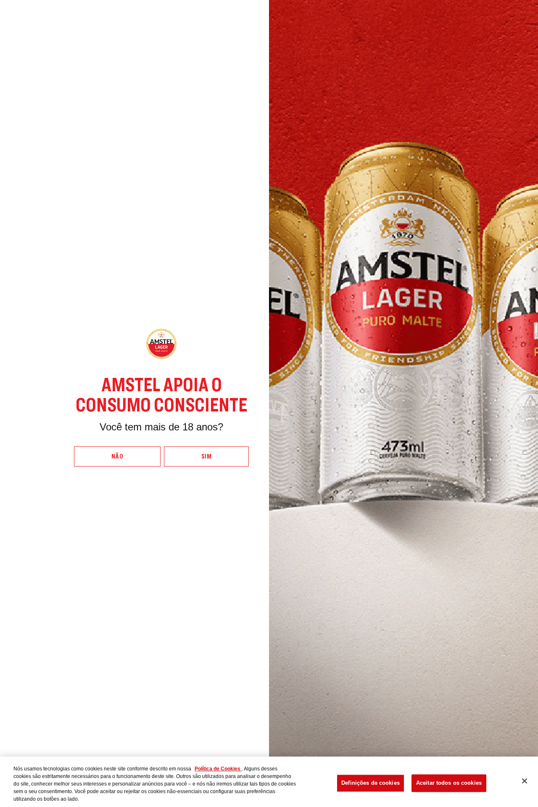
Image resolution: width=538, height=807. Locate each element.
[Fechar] (524, 781)
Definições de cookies (370, 783)
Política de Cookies (218, 769)
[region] (269, 782)
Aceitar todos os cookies (449, 783)
